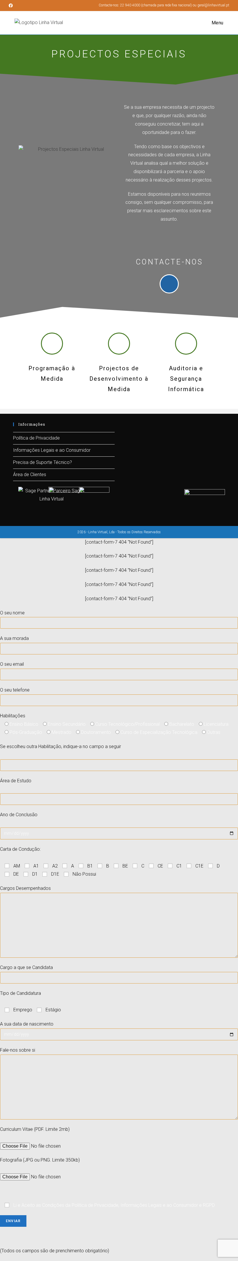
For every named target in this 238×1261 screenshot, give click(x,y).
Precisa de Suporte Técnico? (42, 462)
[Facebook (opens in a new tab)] (12, 5)
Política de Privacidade (36, 438)
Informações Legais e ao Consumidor (52, 450)
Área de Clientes (29, 474)
